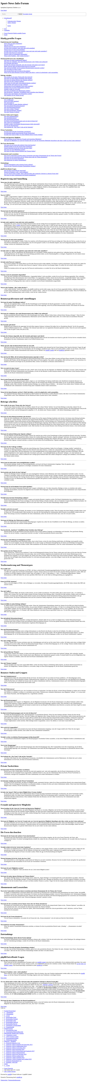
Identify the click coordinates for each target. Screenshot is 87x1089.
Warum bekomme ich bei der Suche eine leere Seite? (18, 148)
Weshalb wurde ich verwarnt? (12, 89)
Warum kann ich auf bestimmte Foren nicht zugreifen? (18, 86)
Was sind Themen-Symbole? (11, 112)
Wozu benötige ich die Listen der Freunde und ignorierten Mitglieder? (22, 139)
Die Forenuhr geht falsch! (11, 63)
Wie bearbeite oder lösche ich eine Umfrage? (16, 84)
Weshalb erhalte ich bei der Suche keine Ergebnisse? (18, 146)
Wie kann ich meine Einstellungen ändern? (15, 60)
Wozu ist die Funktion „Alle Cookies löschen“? (16, 56)
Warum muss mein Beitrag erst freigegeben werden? (18, 93)
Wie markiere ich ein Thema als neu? (14, 95)
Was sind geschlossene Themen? (13, 110)
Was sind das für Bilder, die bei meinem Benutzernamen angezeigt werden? (24, 68)
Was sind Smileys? (9, 103)
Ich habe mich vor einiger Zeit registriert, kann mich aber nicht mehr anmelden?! (25, 51)
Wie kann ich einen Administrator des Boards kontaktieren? (20, 175)
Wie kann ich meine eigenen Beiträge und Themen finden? (20, 151)
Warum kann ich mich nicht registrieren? (15, 46)
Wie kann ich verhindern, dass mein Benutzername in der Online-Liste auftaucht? (26, 61)
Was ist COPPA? (8, 45)
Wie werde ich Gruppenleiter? (12, 122)
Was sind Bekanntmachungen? (12, 107)
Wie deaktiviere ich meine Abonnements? (15, 160)
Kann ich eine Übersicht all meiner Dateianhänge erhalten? (20, 166)
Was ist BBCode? (9, 99)
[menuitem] (14, 21)
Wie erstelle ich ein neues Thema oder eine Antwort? (18, 77)
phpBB (9, 1074)
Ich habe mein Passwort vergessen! (13, 52)
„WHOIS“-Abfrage (47, 984)
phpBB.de (61, 350)
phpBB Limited (49, 350)
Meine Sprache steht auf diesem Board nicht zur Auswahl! (19, 66)
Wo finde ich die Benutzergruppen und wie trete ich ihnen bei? (21, 121)
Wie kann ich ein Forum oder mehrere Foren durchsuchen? (20, 145)
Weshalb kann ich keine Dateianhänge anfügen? (17, 87)
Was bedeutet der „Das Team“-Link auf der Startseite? (18, 127)
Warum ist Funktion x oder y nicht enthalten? (16, 172)
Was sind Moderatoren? (10, 118)
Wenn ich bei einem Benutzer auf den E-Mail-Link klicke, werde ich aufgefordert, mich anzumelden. (31, 72)
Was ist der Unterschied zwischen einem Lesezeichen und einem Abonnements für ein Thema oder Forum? (32, 155)
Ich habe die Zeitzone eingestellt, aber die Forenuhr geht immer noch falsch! (24, 65)
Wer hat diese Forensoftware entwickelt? (15, 170)
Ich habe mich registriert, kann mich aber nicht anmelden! (19, 48)
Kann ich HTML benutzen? (11, 101)
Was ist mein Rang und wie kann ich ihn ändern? (17, 71)
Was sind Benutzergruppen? (11, 119)
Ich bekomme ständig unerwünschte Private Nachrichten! (19, 133)
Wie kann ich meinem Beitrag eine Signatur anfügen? (18, 80)
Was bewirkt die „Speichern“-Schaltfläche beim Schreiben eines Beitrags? (24, 92)
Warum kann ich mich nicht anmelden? (14, 49)
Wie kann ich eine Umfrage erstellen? (14, 81)
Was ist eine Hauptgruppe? (11, 125)
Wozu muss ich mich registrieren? (13, 43)
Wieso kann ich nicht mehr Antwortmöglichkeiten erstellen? (20, 83)
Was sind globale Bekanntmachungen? (14, 106)
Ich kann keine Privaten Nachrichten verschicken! (17, 131)
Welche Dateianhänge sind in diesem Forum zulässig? (18, 164)
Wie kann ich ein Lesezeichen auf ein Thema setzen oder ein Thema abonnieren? (25, 157)
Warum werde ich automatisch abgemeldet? (15, 54)
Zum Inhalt (4, 10)
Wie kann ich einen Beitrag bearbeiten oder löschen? (18, 78)
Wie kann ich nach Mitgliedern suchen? (14, 149)
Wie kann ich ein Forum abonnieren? (14, 158)
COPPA (18, 225)
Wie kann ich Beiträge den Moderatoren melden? (17, 90)
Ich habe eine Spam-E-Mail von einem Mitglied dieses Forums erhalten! (23, 134)
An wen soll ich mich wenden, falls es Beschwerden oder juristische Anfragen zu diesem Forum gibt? (31, 173)
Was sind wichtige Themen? (11, 109)
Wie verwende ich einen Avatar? (12, 69)
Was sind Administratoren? (11, 116)
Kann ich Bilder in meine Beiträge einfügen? (16, 104)
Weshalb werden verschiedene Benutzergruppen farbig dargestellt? (22, 124)
